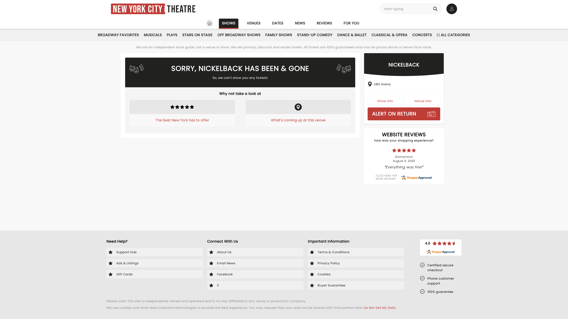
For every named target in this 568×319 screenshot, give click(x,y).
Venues (254, 23)
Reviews (324, 23)
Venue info (423, 101)
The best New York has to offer (182, 120)
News (300, 23)
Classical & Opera (390, 34)
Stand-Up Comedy (314, 34)
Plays (172, 34)
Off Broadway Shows (238, 34)
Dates (277, 23)
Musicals (153, 34)
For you (351, 23)
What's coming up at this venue (298, 120)
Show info (385, 101)
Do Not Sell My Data (379, 307)
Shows (228, 23)
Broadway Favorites (118, 34)
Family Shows (278, 34)
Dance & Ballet (352, 34)
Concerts (422, 34)
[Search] (436, 9)
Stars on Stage (197, 34)
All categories (455, 34)
